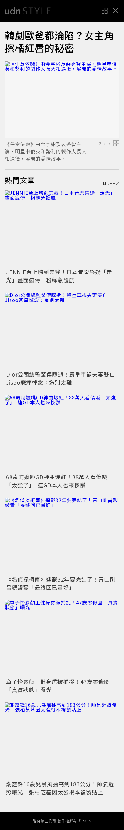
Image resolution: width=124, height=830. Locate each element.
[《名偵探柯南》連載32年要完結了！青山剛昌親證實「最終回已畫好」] (62, 536)
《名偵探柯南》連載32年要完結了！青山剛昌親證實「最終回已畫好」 (61, 583)
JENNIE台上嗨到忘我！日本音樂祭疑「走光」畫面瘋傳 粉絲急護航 (59, 276)
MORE (109, 183)
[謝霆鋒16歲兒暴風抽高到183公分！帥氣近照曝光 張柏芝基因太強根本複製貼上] (62, 740)
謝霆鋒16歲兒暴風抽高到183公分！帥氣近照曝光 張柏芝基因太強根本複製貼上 (60, 788)
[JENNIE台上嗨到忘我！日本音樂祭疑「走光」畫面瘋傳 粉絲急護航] (62, 228)
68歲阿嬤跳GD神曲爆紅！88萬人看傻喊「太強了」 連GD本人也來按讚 (56, 481)
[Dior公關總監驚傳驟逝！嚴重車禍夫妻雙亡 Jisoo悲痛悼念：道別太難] (62, 331)
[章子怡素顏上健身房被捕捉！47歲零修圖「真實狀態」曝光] (62, 638)
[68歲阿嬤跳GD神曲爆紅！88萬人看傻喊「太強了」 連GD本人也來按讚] (62, 433)
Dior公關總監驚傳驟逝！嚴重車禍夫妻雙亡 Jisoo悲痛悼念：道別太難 (63, 378)
